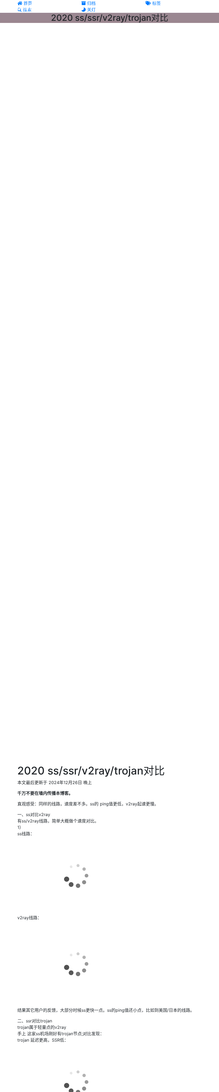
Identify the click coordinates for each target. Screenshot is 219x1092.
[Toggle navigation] (202, 7)
